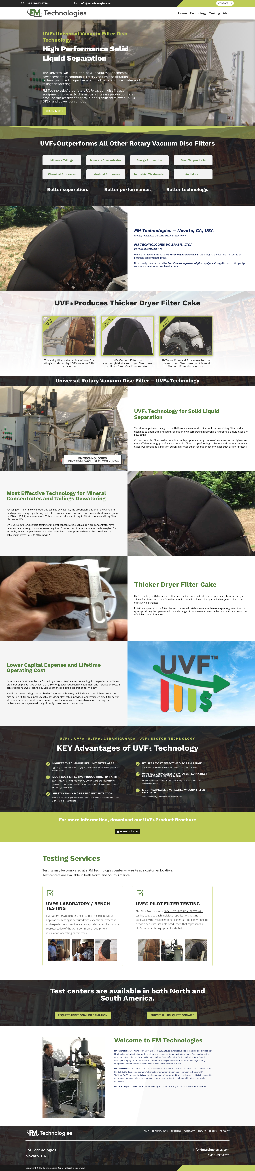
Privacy (225, 1131)
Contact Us (225, 3)
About (227, 13)
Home (182, 13)
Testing (214, 13)
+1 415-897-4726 (37, 3)
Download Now (129, 831)
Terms (213, 1131)
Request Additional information (82, 1015)
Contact (189, 1131)
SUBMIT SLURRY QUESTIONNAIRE (172, 1015)
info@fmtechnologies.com (96, 3)
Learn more (54, 111)
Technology (198, 13)
